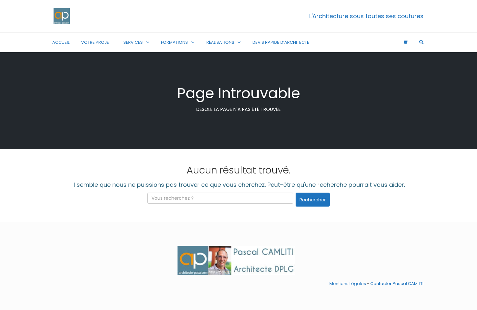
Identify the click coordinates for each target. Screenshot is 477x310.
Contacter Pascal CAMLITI (396, 283)
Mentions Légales (347, 283)
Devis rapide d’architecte (280, 42)
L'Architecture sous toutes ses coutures (366, 16)
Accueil (60, 42)
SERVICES (133, 42)
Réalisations (220, 42)
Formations (174, 42)
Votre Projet (96, 42)
